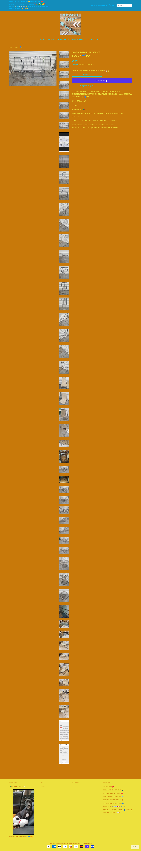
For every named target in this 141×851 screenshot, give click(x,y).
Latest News (13, 783)
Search (43, 787)
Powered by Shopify (86, 843)
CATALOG (51, 40)
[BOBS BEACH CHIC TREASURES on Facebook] (73, 787)
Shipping (75, 65)
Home (10, 47)
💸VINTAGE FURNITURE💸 (17, 787)
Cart (113, 5)
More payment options (87, 86)
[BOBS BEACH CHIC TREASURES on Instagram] (76, 787)
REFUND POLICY (63, 40)
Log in (93, 5)
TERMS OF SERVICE (94, 40)
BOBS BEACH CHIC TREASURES (69, 843)
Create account (102, 5)
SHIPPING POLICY (78, 40)
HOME (42, 40)
